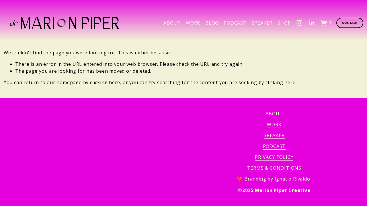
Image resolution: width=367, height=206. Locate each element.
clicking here (105, 82)
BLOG (211, 23)
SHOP (284, 23)
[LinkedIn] (311, 22)
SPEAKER (262, 23)
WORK (274, 124)
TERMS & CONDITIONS (274, 168)
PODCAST (235, 23)
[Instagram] (299, 22)
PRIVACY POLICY (274, 157)
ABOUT (172, 23)
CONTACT (350, 22)
